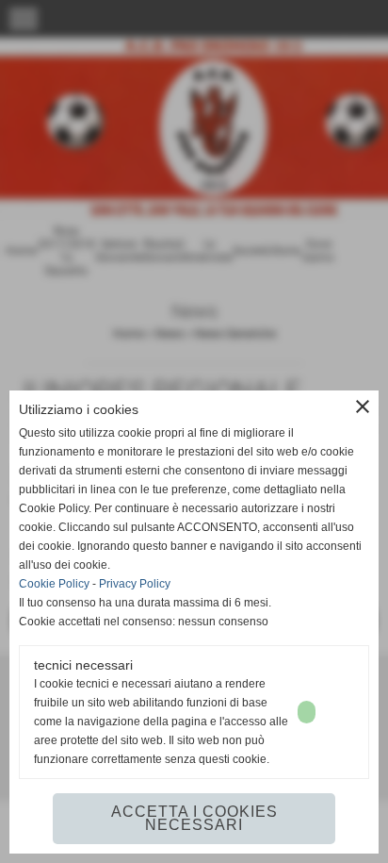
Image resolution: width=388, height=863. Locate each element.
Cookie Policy (54, 583)
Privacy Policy (134, 583)
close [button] (362, 406)
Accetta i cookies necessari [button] (194, 818)
